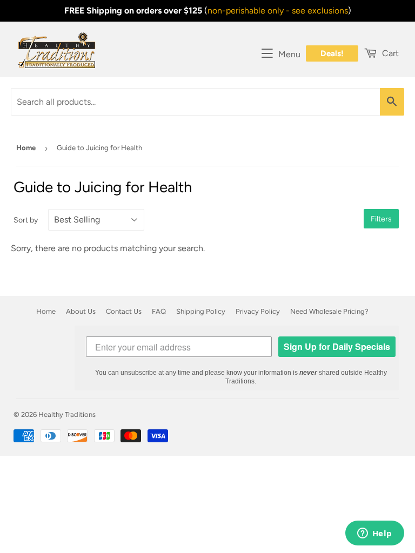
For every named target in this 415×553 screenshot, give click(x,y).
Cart (389, 53)
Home (26, 148)
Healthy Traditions (67, 414)
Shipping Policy (200, 311)
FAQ (159, 311)
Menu (289, 54)
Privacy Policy (258, 311)
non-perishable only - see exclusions (278, 10)
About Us (81, 311)
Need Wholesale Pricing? (329, 311)
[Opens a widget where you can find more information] (374, 534)
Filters (381, 219)
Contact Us (124, 311)
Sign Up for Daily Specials (337, 346)
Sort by (26, 220)
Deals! (332, 53)
